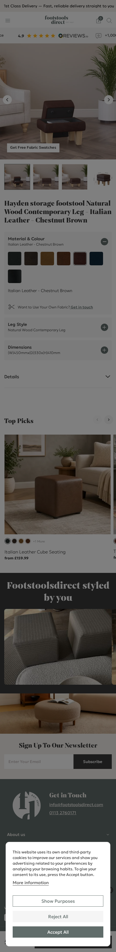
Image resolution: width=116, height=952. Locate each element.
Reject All (58, 916)
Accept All (58, 932)
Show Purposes (58, 901)
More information (31, 882)
